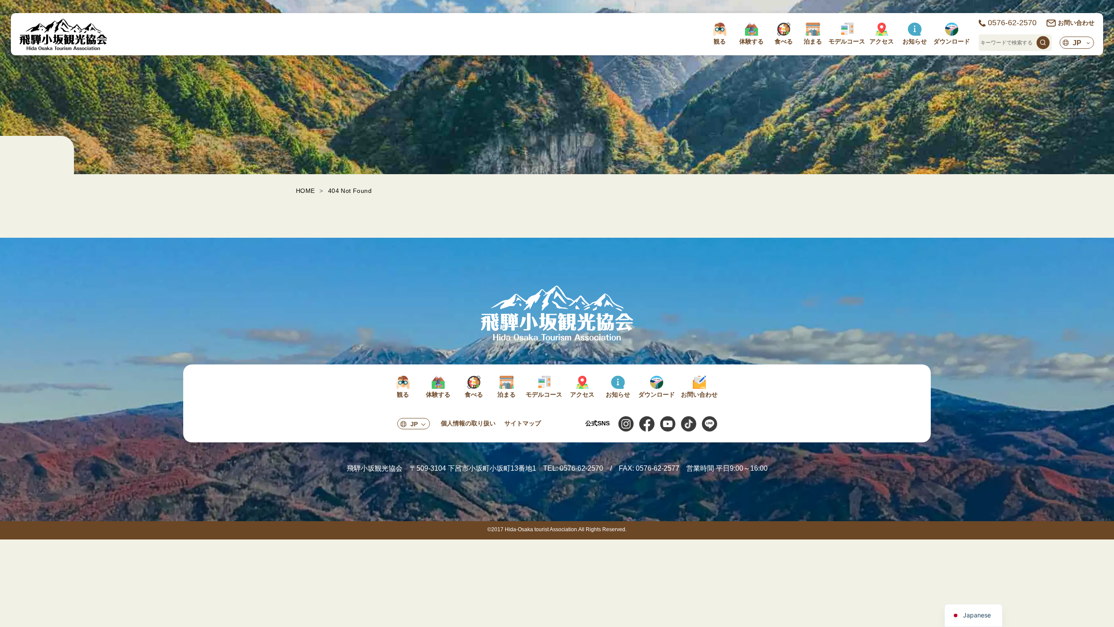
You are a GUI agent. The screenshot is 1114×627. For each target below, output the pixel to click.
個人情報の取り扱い (468, 423)
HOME (305, 190)
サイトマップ (522, 423)
